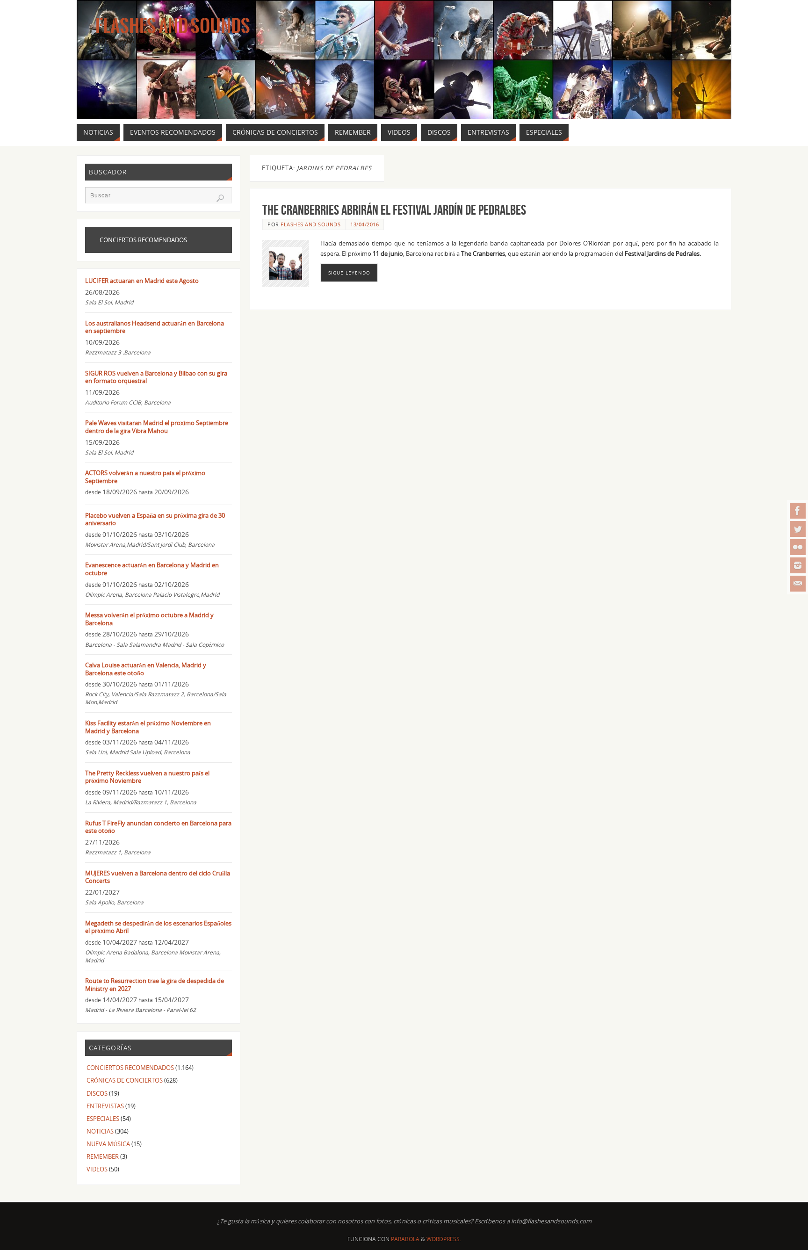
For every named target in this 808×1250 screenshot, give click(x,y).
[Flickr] (798, 547)
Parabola (405, 1239)
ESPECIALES (103, 1118)
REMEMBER (103, 1156)
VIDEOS (97, 1169)
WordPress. (443, 1239)
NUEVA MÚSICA (108, 1144)
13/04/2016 (364, 224)
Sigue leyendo (349, 272)
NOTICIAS (100, 1131)
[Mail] (798, 584)
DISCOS (97, 1093)
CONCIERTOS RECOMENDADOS (130, 1067)
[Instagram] (798, 565)
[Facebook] (798, 511)
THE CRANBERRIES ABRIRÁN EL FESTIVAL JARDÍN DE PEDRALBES (394, 209)
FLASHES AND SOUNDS (310, 224)
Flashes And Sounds (172, 26)
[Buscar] (220, 198)
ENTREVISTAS (105, 1106)
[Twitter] (798, 529)
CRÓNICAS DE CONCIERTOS (125, 1080)
